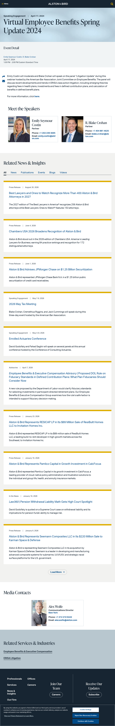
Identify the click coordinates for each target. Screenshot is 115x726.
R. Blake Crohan (96, 122)
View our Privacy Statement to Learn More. (19, 716)
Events (41, 173)
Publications (27, 173)
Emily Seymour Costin (42, 122)
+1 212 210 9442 (64, 617)
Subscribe (94, 695)
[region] (57, 715)
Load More (56, 572)
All (5, 173)
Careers (31, 685)
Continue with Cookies (86, 721)
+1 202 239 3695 (47, 133)
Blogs (52, 173)
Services (12, 685)
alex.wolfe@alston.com (66, 620)
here (36, 96)
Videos (63, 173)
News (13, 173)
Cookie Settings (85, 709)
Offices (31, 679)
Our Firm (12, 700)
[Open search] (112, 4)
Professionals (14, 679)
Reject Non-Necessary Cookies (86, 715)
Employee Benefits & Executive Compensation (28, 651)
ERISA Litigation (12, 658)
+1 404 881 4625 (101, 131)
